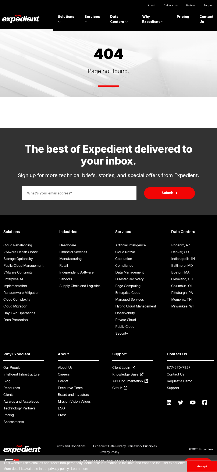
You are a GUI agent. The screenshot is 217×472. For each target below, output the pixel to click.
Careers (64, 374)
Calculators (171, 5)
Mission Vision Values (74, 401)
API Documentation (128, 381)
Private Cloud (125, 320)
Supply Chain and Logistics (79, 286)
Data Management (129, 272)
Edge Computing (127, 286)
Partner (190, 5)
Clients (8, 394)
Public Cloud (124, 326)
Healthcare (67, 245)
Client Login (121, 367)
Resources (11, 388)
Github (117, 388)
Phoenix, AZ (180, 245)
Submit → (169, 193)
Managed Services (129, 299)
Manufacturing (70, 259)
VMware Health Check (20, 252)
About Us (65, 367)
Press (62, 415)
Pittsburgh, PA (182, 292)
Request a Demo (179, 381)
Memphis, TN (181, 299)
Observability (125, 313)
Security (121, 333)
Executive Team (70, 388)
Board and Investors (73, 394)
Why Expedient (151, 19)
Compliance (124, 265)
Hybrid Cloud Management (135, 306)
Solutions (66, 16)
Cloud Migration (15, 306)
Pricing (183, 16)
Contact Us (175, 374)
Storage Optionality (18, 259)
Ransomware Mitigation (21, 292)
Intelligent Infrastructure (21, 374)
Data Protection (15, 320)
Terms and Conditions (70, 446)
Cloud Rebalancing (17, 245)
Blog (6, 381)
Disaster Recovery (129, 279)
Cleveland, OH (182, 279)
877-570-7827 (179, 367)
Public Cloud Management (23, 265)
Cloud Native (125, 252)
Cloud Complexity (16, 299)
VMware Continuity (18, 272)
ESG (61, 408)
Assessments (13, 422)
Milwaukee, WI (182, 306)
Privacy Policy (109, 452)
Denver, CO (180, 252)
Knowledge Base (125, 374)
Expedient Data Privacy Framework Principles (125, 446)
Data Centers (117, 19)
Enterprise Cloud (127, 292)
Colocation (123, 259)
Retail (63, 265)
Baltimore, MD (182, 265)
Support (209, 5)
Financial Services (73, 252)
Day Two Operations (19, 313)
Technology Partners (19, 408)
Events (63, 381)
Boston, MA (180, 272)
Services (92, 16)
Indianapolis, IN (183, 259)
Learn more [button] (79, 469)
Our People (12, 367)
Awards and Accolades (21, 401)
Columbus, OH (182, 286)
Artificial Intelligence (130, 245)
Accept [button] (202, 466)
